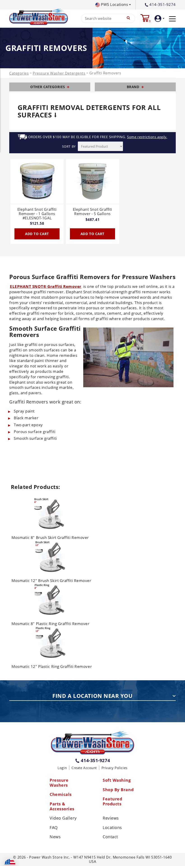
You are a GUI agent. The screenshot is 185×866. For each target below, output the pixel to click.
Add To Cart (37, 233)
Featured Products (112, 801)
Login (62, 767)
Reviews (111, 818)
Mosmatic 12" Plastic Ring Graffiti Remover (52, 666)
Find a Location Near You (92, 696)
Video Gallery (63, 818)
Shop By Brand (118, 789)
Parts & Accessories (62, 806)
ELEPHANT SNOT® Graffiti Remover (45, 286)
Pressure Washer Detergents (59, 73)
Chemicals (61, 794)
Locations (112, 827)
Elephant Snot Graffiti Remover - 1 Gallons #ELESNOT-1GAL (37, 213)
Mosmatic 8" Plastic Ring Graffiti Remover (51, 623)
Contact (110, 836)
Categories (19, 73)
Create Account (84, 767)
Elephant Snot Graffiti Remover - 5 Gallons (92, 211)
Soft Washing (117, 780)
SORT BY (69, 146)
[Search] (128, 18)
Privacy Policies (114, 767)
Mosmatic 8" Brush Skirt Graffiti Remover (50, 537)
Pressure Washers (59, 783)
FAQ (54, 827)
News (55, 836)
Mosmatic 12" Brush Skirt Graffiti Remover (51, 580)
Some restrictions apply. (147, 137)
